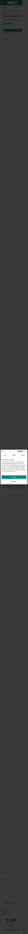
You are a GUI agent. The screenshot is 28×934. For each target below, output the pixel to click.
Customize (13, 481)
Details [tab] (14, 455)
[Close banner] (26, 451)
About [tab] (23, 455)
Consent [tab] (5, 455)
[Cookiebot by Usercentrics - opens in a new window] (17, 451)
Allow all (14, 477)
